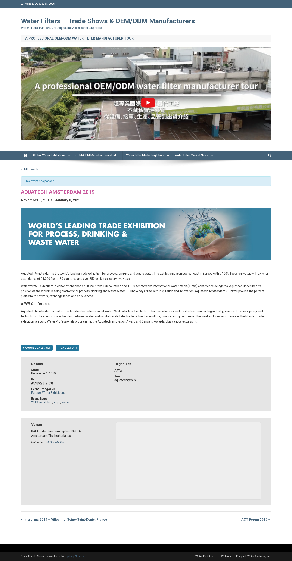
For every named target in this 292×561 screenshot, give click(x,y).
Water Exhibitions (53, 392)
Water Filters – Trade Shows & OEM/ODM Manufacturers (108, 21)
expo (57, 402)
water (65, 402)
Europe (36, 392)
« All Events (29, 169)
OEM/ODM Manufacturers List (95, 155)
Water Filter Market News (191, 155)
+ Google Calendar (37, 347)
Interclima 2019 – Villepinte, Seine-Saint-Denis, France (64, 519)
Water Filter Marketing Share (145, 155)
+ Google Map (56, 442)
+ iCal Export (67, 347)
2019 (34, 402)
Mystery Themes (74, 556)
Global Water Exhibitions (49, 155)
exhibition (45, 402)
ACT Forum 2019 (255, 519)
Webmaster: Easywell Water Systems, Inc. (246, 556)
